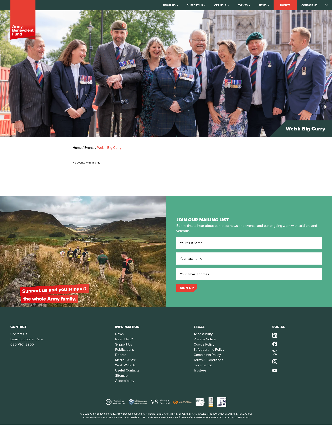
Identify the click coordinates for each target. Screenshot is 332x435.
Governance (203, 365)
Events (243, 5)
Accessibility (124, 380)
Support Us (123, 344)
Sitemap (121, 375)
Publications (124, 349)
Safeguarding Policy (209, 349)
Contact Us (18, 334)
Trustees (200, 370)
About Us (169, 5)
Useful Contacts (127, 370)
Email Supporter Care (26, 339)
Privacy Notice (205, 339)
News (262, 5)
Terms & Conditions (208, 359)
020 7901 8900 (22, 344)
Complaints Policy (207, 354)
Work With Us (125, 365)
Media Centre (125, 359)
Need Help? (124, 339)
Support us (195, 5)
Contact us (309, 5)
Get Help (220, 5)
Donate (285, 5)
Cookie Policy (204, 344)
